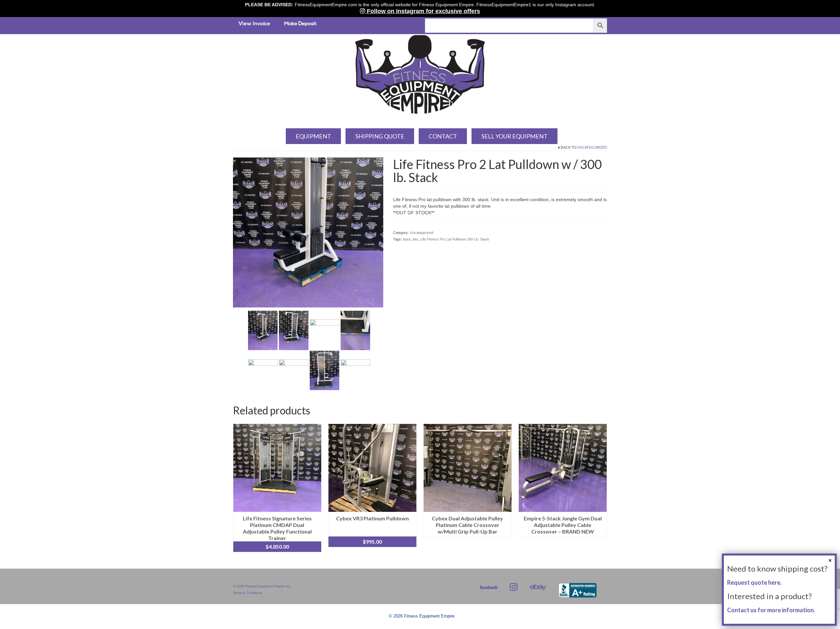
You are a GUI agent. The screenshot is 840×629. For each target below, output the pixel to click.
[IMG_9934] (308, 232)
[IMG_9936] (324, 330)
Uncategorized (592, 147)
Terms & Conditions (247, 593)
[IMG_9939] (293, 370)
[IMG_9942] (355, 370)
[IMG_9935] (293, 330)
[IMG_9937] (355, 330)
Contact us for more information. (771, 610)
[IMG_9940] (324, 370)
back (407, 239)
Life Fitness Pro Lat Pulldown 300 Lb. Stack (454, 239)
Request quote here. (754, 582)
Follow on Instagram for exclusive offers (422, 11)
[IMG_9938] (263, 370)
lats (415, 239)
